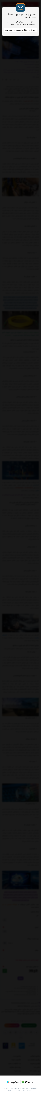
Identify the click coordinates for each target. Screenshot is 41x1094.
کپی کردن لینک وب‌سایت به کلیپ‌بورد (20, 30)
